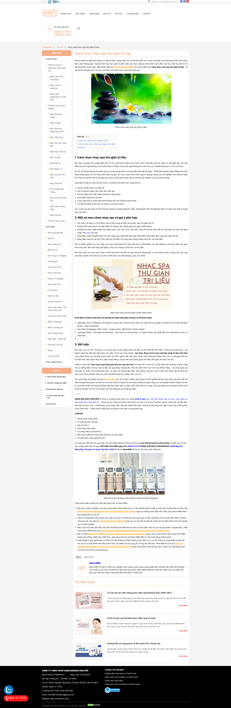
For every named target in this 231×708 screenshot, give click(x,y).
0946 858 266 (66, 690)
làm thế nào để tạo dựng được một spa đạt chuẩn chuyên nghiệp (106, 511)
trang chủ (65, 14)
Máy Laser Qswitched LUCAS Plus (58, 97)
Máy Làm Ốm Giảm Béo (58, 144)
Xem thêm (183, 605)
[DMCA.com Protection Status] (94, 705)
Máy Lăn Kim (55, 215)
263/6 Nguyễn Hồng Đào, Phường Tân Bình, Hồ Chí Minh (73, 682)
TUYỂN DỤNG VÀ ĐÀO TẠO (55, 397)
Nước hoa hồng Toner (57, 316)
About (78, 557)
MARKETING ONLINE (55, 389)
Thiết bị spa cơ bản (56, 221)
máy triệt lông (156, 399)
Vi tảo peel (52, 290)
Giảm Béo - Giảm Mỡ (57, 339)
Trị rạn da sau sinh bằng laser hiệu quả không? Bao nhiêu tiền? (139, 592)
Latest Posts (89, 557)
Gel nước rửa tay (55, 344)
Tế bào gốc (53, 261)
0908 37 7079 (55, 686)
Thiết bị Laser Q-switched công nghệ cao (57, 68)
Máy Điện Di (55, 163)
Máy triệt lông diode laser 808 (57, 130)
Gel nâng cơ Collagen (57, 255)
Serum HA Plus (54, 273)
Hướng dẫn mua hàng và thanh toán (120, 673)
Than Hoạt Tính (54, 267)
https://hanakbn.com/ (59, 698)
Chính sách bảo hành (114, 680)
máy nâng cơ (181, 399)
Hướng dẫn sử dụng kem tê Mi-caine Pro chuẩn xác (133, 643)
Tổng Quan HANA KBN (56, 377)
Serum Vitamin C (55, 301)
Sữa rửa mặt (53, 296)
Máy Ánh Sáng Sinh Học (58, 199)
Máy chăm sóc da (55, 362)
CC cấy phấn (53, 356)
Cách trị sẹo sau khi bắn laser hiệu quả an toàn (131, 618)
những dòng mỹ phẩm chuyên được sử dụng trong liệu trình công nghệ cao (135, 530)
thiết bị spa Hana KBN (123, 67)
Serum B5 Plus (54, 284)
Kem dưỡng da (54, 244)
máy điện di (93, 402)
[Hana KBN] (81, 573)
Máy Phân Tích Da (58, 152)
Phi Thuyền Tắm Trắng (57, 190)
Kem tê (51, 238)
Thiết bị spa (52, 59)
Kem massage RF (55, 233)
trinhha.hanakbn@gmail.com (164, 1)
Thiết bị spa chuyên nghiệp (56, 107)
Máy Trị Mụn (55, 157)
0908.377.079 (134, 446)
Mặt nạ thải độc (55, 322)
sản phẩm (94, 14)
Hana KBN (95, 563)
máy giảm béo (81, 402)
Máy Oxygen (55, 123)
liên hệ (146, 14)
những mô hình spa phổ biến (112, 521)
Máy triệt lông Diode (56, 115)
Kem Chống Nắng (55, 333)
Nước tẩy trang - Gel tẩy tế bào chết (57, 308)
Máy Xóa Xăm (56, 183)
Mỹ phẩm (51, 227)
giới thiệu (80, 14)
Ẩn (87, 137)
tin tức (119, 14)
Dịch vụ (107, 14)
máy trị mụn (169, 399)
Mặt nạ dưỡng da (55, 327)
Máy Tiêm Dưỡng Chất (57, 207)
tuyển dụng (133, 14)
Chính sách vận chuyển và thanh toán (121, 677)
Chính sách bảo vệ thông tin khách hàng (122, 684)
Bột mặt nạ (52, 250)
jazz (89, 233)
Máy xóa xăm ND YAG (57, 176)
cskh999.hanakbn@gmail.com (61, 694)
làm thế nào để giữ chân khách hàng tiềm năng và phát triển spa (117, 534)
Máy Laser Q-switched (56, 86)
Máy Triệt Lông (56, 137)
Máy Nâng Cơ (56, 169)
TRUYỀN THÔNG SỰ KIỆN (56, 383)
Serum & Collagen (55, 278)
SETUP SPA (51, 404)
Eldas (50, 350)
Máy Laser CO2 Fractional (56, 78)
